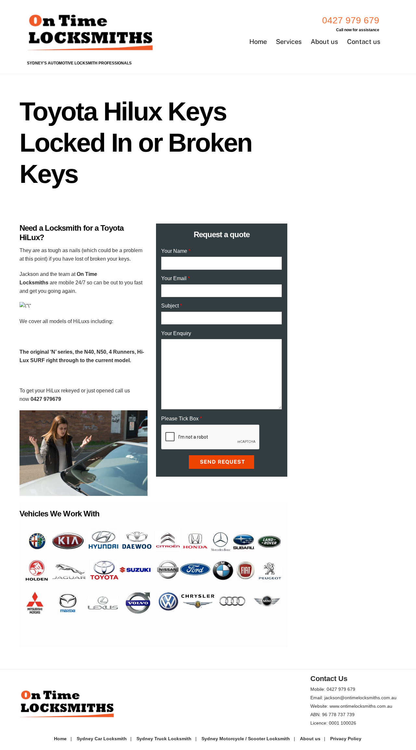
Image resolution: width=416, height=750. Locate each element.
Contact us (363, 42)
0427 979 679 (350, 20)
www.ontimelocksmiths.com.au (361, 706)
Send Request (222, 462)
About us (324, 42)
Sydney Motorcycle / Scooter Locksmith (246, 738)
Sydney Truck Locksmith (163, 738)
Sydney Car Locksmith (102, 738)
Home (258, 42)
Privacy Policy (345, 738)
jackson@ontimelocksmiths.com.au (360, 697)
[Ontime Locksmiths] (92, 50)
